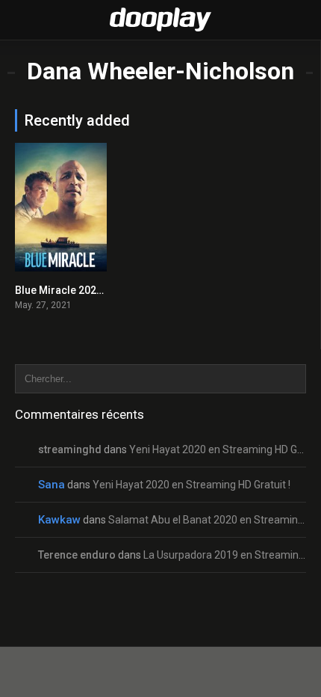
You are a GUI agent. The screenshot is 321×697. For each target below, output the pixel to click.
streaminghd (70, 449)
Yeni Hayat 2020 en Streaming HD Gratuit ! (191, 485)
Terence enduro (77, 555)
